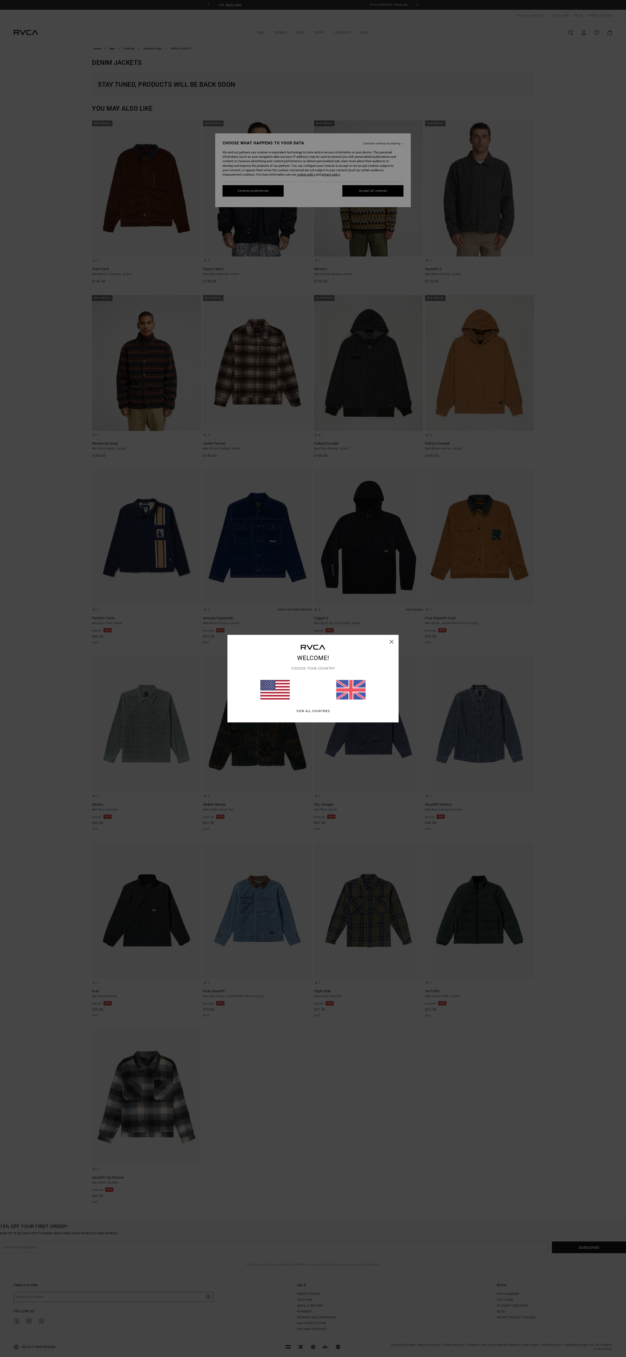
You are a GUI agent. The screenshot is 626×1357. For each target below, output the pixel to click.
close (392, 641)
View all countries (313, 711)
